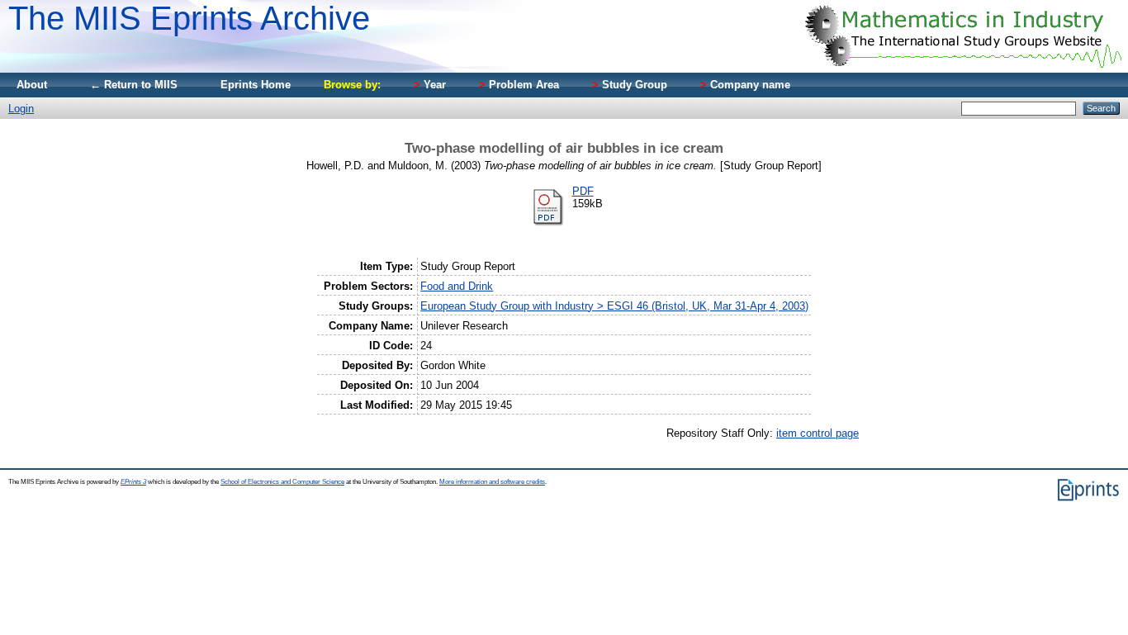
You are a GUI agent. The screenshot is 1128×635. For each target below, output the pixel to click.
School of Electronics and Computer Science (282, 482)
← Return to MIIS (133, 84)
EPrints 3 (133, 482)
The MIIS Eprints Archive (189, 18)
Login (21, 108)
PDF (583, 191)
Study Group (629, 84)
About (32, 84)
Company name (745, 84)
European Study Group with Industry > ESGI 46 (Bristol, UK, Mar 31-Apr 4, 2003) (614, 306)
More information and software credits (492, 482)
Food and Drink (456, 286)
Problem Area (519, 84)
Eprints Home (255, 84)
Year (430, 84)
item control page (817, 433)
